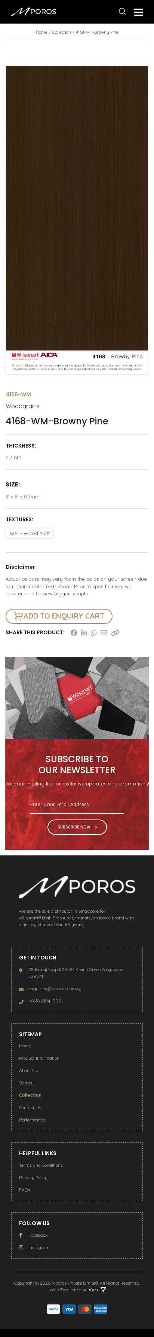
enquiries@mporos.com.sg (54, 988)
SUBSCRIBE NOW (74, 827)
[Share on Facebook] (74, 632)
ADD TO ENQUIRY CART (63, 615)
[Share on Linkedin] (84, 632)
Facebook (38, 1235)
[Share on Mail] (104, 632)
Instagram (39, 1247)
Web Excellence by (74, 1289)
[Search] (122, 11)
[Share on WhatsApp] (94, 632)
